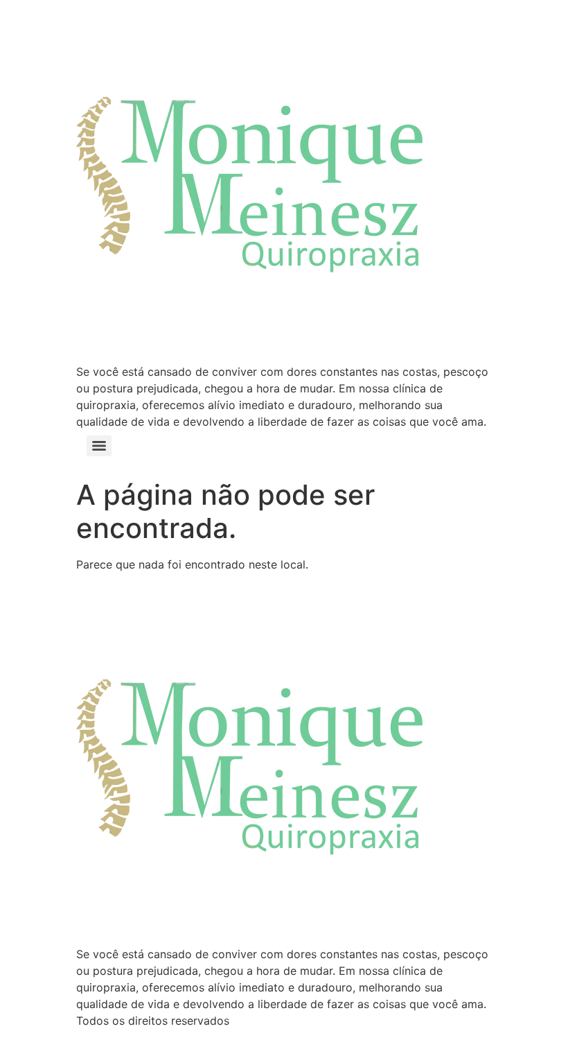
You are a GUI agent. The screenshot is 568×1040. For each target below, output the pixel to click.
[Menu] (99, 445)
